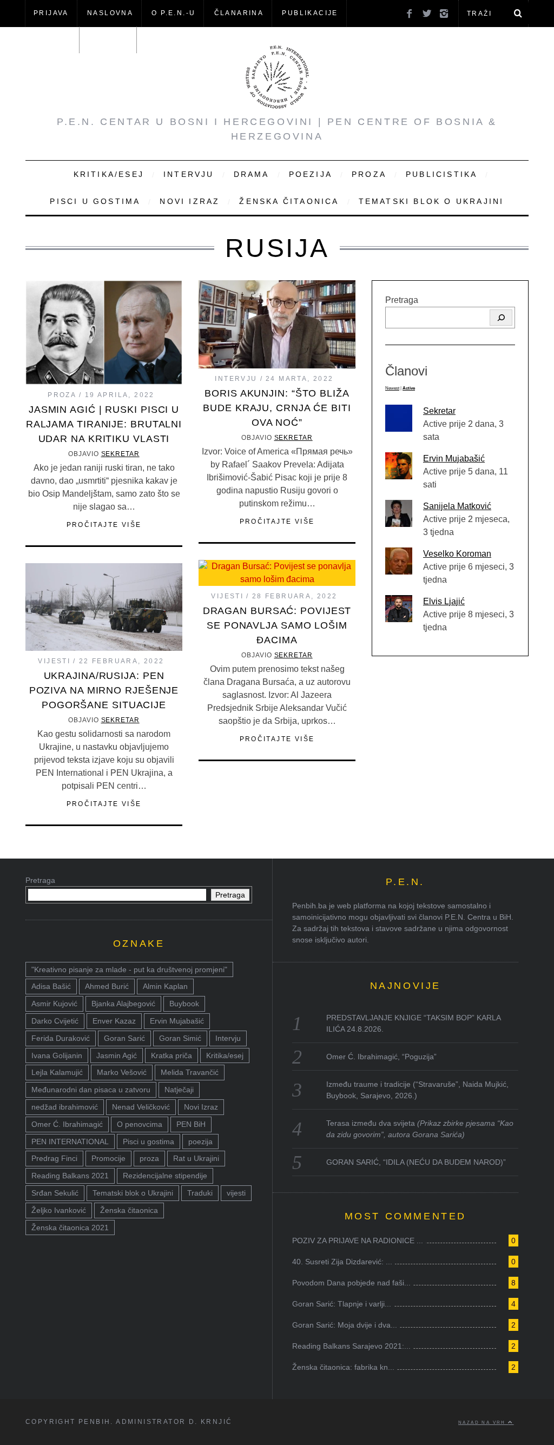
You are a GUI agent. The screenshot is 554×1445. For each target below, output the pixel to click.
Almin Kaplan (165, 986)
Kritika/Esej (109, 174)
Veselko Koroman (457, 553)
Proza (369, 174)
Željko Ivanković (58, 1210)
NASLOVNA (110, 13)
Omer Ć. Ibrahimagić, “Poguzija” (381, 1056)
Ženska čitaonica (289, 201)
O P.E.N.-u (173, 13)
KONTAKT (108, 39)
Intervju (188, 174)
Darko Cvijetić (54, 1021)
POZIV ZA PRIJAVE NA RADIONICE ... (357, 1240)
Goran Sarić (124, 1038)
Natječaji (179, 1089)
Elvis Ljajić (444, 601)
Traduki (200, 1193)
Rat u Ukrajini (196, 1158)
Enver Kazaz (114, 1021)
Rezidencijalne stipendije (165, 1175)
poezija (200, 1141)
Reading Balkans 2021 (70, 1175)
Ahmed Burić (107, 986)
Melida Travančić (190, 1072)
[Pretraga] (501, 317)
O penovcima (139, 1124)
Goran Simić (180, 1038)
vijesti (236, 1193)
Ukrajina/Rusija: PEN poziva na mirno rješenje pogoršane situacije (104, 690)
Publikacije (310, 13)
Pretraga (401, 300)
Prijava (51, 13)
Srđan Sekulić (54, 1193)
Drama (251, 174)
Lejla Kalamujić (57, 1072)
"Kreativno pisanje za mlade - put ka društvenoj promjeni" (129, 969)
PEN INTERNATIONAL (70, 1141)
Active (409, 388)
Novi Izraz (190, 201)
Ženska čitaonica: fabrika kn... (343, 1367)
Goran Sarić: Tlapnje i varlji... (341, 1303)
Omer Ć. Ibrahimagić (67, 1124)
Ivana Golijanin (56, 1055)
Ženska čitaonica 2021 (70, 1227)
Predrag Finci (54, 1158)
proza (149, 1158)
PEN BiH (191, 1124)
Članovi (52, 39)
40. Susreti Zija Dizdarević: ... (342, 1261)
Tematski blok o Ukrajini (431, 201)
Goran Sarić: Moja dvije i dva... (344, 1325)
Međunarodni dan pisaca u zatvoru (90, 1089)
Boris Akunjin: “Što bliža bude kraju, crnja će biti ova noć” (277, 408)
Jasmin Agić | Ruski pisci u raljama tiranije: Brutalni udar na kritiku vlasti (104, 424)
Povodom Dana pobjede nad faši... (351, 1282)
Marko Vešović (122, 1072)
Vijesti (227, 596)
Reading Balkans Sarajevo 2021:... (351, 1346)
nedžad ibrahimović (64, 1107)
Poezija (310, 174)
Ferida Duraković (60, 1038)
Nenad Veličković (141, 1107)
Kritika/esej (224, 1055)
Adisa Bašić (51, 986)
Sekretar (120, 454)
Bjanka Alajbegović (123, 1003)
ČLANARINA (239, 13)
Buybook (184, 1003)
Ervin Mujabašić (454, 458)
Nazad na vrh (483, 1422)
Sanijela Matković (457, 506)
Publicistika (441, 174)
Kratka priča (171, 1055)
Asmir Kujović (54, 1003)
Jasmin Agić (116, 1055)
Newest (392, 388)
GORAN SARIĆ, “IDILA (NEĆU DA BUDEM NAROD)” (416, 1162)
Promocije (108, 1158)
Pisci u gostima (95, 201)
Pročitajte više (104, 525)
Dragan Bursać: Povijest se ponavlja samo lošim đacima (277, 625)
